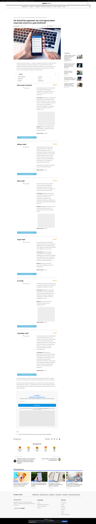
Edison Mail (20, 78)
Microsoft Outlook (21, 76)
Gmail (24, 434)
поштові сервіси (42, 434)
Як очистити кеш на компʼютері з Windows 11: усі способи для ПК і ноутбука (70, 78)
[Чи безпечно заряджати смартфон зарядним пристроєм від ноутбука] (79, 85)
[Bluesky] (94, 0)
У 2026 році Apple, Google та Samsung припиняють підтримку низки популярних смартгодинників (70, 57)
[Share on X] (49, 26)
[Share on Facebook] (47, 26)
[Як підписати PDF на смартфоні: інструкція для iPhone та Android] (57, 477)
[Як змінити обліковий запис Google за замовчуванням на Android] (39, 477)
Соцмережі (64, 494)
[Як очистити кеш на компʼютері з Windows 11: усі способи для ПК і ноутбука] (79, 79)
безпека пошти (35, 434)
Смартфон (16, 481)
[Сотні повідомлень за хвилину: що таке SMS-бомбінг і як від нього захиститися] (74, 477)
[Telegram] (90, 0)
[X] (89, 0)
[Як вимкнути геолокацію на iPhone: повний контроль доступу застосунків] (22, 477)
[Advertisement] (48, 11)
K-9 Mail (39, 78)
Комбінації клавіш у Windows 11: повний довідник (68, 72)
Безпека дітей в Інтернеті (74, 494)
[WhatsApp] (91, 0)
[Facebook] (88, 0)
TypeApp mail (41, 80)
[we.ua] (24, 508)
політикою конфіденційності (43, 408)
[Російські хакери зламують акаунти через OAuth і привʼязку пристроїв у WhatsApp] (79, 65)
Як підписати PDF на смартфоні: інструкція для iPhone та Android (55, 484)
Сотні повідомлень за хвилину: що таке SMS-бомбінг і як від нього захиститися (74, 484)
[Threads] (93, 0)
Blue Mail (20, 80)
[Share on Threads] (51, 26)
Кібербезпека (68, 481)
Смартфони (48, 434)
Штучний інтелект (44, 494)
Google (26, 434)
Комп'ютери (58, 494)
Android (20, 434)
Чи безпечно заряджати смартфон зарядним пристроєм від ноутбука (69, 84)
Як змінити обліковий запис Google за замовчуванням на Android (38, 484)
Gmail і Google (34, 481)
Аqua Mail (40, 76)
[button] (64, 521)
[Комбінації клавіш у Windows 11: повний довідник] (79, 73)
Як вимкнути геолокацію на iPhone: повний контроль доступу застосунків (21, 484)
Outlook (30, 434)
